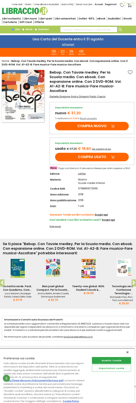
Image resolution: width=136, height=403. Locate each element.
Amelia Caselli (61, 293)
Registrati (111, 4)
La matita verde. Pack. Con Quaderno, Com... (17, 288)
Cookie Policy (71, 401)
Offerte (39, 22)
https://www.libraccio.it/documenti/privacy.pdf (33, 380)
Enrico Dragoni (80, 96)
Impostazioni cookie (111, 368)
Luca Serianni (12, 293)
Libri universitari (65, 18)
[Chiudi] (127, 352)
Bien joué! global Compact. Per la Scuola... (52, 288)
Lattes (82, 173)
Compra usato (92, 156)
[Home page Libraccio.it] (25, 14)
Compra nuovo (92, 125)
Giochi (127, 18)
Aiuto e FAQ (67, 4)
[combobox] (88, 29)
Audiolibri (114, 18)
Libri (17, 29)
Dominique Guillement (53, 296)
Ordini (28, 4)
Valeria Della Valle (21, 296)
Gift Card (25, 22)
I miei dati (17, 4)
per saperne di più (101, 148)
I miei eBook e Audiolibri (46, 4)
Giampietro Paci (118, 296)
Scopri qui (101, 214)
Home (5, 61)
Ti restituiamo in (76, 118)
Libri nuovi (30, 18)
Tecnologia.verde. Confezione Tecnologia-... (123, 290)
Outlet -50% (86, 18)
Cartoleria (10, 22)
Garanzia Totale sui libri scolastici (72, 214)
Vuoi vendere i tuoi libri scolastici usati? (75, 220)
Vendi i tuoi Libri (84, 4)
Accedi (99, 4)
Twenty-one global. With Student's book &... (88, 288)
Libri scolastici (11, 18)
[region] (67, 375)
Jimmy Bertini (44, 293)
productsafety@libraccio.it (78, 336)
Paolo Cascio (98, 96)
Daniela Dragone (60, 96)
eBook (101, 18)
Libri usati (45, 18)
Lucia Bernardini (126, 300)
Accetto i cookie (111, 360)
